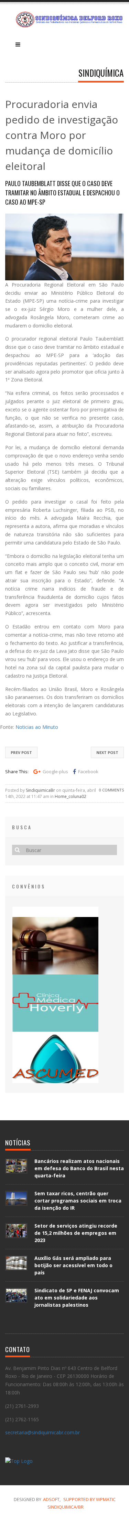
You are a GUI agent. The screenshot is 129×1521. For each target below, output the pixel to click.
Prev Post (21, 752)
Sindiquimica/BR (65, 1507)
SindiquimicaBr (40, 790)
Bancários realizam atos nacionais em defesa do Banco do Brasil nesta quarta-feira (79, 1168)
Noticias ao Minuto (36, 727)
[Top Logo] (19, 1462)
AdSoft (51, 1499)
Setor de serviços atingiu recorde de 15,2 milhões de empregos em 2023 (75, 1232)
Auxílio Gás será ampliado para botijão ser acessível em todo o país (73, 1265)
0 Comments (111, 789)
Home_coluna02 (70, 796)
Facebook (88, 771)
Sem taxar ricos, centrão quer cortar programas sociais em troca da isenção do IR (77, 1200)
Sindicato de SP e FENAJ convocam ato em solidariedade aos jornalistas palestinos (76, 1297)
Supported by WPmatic (89, 1499)
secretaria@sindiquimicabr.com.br (42, 1432)
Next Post (107, 752)
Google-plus (55, 771)
